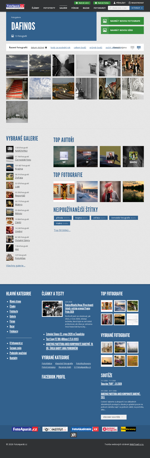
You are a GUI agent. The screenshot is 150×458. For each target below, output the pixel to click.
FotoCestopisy (49, 367)
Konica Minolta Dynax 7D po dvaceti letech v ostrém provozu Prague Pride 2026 (79, 308)
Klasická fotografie (64, 363)
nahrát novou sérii (121, 30)
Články (35, 8)
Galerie (63, 8)
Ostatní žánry (22, 240)
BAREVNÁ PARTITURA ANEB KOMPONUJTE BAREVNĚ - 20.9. (121, 395)
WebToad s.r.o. (137, 444)
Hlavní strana (15, 301)
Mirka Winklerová (135, 200)
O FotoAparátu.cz (82, 367)
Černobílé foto (23, 159)
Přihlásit (121, 3)
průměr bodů (96, 48)
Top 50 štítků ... (62, 230)
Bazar (86, 8)
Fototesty (49, 8)
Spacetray (133, 162)
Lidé (17, 186)
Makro (18, 204)
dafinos (14, 74)
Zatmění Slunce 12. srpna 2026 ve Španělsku (65, 334)
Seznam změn (15, 348)
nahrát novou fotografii (125, 21)
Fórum (75, 8)
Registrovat (137, 3)
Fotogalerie (16, 17)
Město (18, 213)
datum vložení (37, 48)
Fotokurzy (100, 8)
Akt (17, 249)
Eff (87, 162)
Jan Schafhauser (88, 200)
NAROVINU (21, 150)
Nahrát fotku (103, 3)
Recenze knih (65, 367)
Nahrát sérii (83, 3)
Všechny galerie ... (15, 265)
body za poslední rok (60, 48)
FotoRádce (47, 363)
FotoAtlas (20, 258)
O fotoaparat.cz (16, 343)
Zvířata (19, 177)
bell (64, 162)
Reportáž (20, 195)
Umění (18, 231)
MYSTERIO (109, 200)
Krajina (19, 168)
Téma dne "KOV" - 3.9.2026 (111, 384)
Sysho (110, 162)
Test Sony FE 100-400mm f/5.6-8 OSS (62, 339)
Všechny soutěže (112, 417)
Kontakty (13, 358)
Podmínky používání (18, 353)
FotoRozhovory (83, 363)
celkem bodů (80, 48)
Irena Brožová (65, 200)
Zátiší (18, 222)
